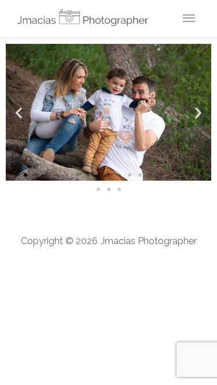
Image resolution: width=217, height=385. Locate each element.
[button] (19, 112)
